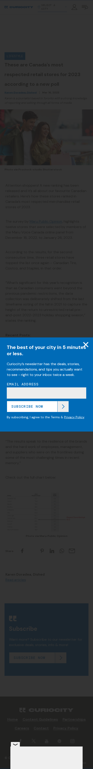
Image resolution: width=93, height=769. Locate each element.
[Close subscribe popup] (85, 344)
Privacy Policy (74, 417)
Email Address (23, 384)
